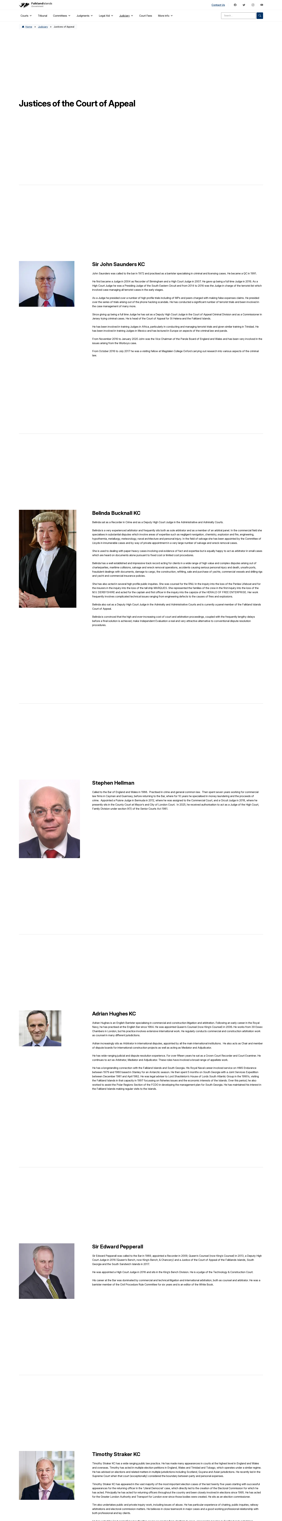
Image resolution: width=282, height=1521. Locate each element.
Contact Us (218, 5)
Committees (60, 15)
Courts (24, 15)
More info (163, 15)
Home (28, 26)
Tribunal (42, 15)
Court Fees (145, 15)
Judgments (83, 15)
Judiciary (124, 15)
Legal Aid (104, 15)
